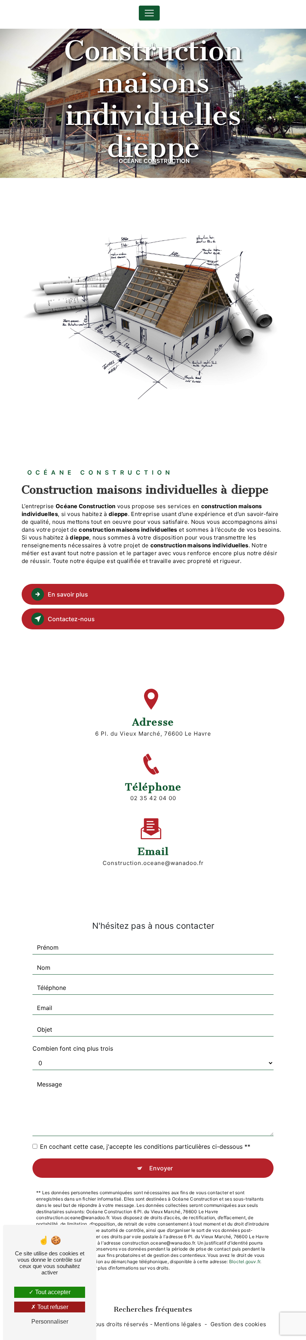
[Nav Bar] (149, 13)
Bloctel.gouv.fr (244, 1261)
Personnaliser (49, 1321)
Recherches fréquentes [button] (153, 1309)
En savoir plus (68, 594)
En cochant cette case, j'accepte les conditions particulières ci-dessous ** (145, 1146)
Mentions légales (177, 1324)
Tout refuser (52, 1307)
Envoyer (161, 1168)
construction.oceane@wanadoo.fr (153, 862)
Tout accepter (52, 1292)
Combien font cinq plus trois (72, 1048)
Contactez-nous (71, 619)
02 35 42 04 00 (153, 798)
